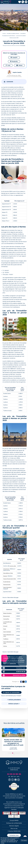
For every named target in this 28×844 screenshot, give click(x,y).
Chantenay (6, 569)
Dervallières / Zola (8, 573)
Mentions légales (14, 825)
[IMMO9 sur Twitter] (12, 779)
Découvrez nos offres (19, 675)
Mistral (19, 65)
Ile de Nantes (6, 581)
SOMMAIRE (10, 81)
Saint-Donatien (7, 587)
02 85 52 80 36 (20, 671)
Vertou (5, 646)
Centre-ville (13, 566)
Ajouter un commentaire (12, 692)
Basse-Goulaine (7, 613)
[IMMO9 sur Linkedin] (18, 779)
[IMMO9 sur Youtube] (15, 779)
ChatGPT (14, 57)
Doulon (5, 576)
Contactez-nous (20, 668)
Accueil (4, 33)
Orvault (5, 626)
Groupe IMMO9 (14, 820)
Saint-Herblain (7, 631)
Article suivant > (14, 703)
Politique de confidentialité (14, 823)
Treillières (5, 639)
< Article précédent (14, 699)
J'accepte (24, 840)
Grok (8, 65)
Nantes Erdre (6, 584)
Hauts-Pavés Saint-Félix (9, 578)
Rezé (4, 629)
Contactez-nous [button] (14, 835)
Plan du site (14, 828)
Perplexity (14, 61)
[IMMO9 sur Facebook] (9, 779)
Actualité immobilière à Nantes (13, 33)
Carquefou (6, 619)
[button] (22, 2)
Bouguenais (6, 616)
